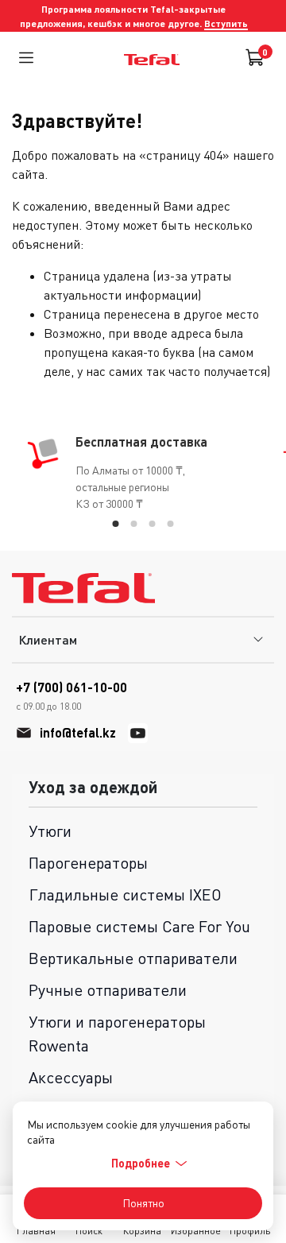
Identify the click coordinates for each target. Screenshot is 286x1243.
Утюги (50, 831)
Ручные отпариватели (108, 990)
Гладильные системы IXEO (125, 894)
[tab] (116, 524)
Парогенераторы (88, 863)
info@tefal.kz (78, 732)
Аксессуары (71, 1077)
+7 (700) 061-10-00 (71, 696)
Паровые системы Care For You (139, 926)
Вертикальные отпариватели (133, 958)
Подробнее (140, 1163)
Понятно (143, 1203)
